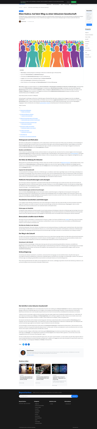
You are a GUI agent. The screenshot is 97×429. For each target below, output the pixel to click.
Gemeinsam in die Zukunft (26, 132)
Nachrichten (49, 4)
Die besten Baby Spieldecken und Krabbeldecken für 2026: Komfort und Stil (26, 378)
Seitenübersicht (68, 403)
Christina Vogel (21, 382)
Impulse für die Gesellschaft (26, 115)
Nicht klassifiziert (56, 4)
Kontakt (51, 403)
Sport (62, 4)
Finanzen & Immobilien (39, 405)
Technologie (67, 4)
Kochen (36, 414)
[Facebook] (26, 344)
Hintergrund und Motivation (25, 110)
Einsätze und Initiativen (25, 111)
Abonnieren (89, 24)
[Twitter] (23, 344)
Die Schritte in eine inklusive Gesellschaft (28, 136)
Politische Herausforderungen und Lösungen (29, 118)
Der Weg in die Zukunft (24, 130)
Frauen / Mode (38, 407)
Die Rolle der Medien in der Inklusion (28, 128)
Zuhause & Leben (74, 4)
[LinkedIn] (29, 344)
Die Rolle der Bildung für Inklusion (26, 114)
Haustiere (37, 412)
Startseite (20, 7)
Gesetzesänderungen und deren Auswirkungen (30, 119)
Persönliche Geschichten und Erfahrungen (28, 122)
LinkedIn (67, 219)
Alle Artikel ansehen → (31, 355)
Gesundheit (37, 410)
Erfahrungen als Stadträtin (26, 124)
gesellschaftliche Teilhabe (45, 102)
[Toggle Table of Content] (19, 108)
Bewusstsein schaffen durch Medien (27, 126)
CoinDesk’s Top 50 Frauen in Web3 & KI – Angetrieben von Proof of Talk (59, 378)
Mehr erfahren (23, 2)
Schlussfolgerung (23, 134)
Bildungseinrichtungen (65, 162)
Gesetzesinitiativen (74, 153)
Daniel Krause (30, 350)
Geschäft (37, 409)
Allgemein (25, 7)
